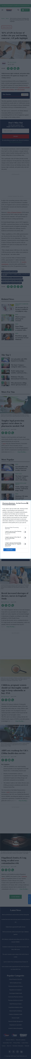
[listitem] (15, 528)
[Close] (27, 503)
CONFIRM (9, 549)
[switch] (24, 532)
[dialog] (15, 529)
